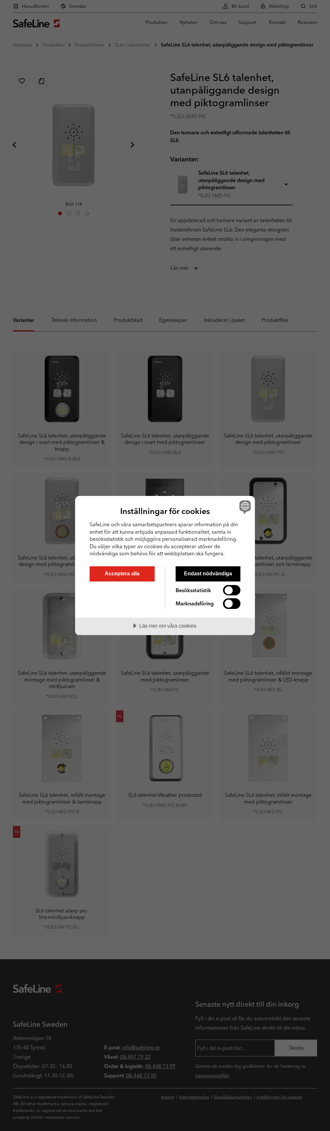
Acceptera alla (122, 573)
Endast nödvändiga (208, 573)
